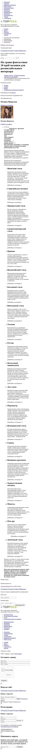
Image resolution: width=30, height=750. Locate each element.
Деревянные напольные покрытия (14, 90)
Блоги (5, 30)
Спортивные (7, 18)
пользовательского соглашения (9, 726)
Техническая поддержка (11, 616)
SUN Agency (18, 653)
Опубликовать (19, 605)
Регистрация (10, 45)
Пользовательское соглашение (12, 619)
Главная (6, 75)
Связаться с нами (5, 651)
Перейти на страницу (7, 105)
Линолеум (7, 2)
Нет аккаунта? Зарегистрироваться (10, 702)
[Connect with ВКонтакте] (22, 50)
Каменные (7, 11)
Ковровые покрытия (10, 5)
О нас (5, 617)
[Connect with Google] (10, 50)
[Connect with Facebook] (4, 50)
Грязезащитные (8, 15)
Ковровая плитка (9, 8)
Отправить (19, 746)
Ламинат (6, 3)
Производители (8, 614)
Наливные (7, 14)
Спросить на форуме (7, 34)
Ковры (6, 88)
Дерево (6, 17)
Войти (4, 45)
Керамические (8, 12)
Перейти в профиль (6, 124)
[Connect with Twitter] (15, 50)
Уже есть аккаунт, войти (7, 731)
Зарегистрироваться (6, 729)
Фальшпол (7, 9)
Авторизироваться (6, 586)
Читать (14, 92)
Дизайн (6, 85)
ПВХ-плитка (7, 6)
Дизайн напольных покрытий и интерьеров (14, 76)
